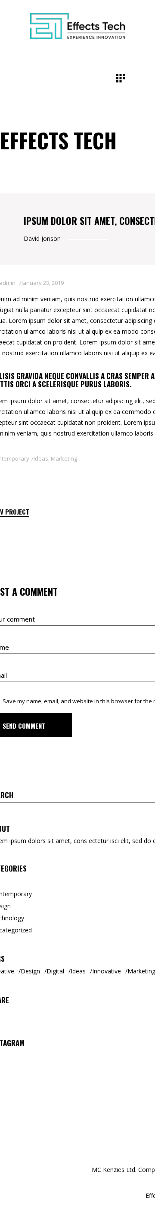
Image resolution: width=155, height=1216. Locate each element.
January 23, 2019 (43, 283)
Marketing (64, 458)
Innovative (106, 971)
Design (30, 971)
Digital (55, 971)
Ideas (41, 458)
